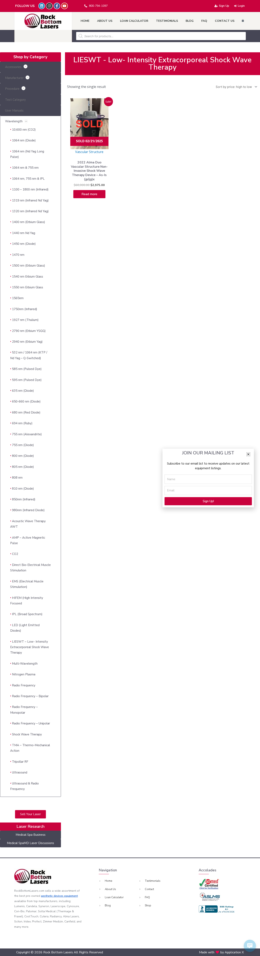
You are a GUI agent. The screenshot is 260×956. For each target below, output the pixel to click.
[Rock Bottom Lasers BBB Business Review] (217, 909)
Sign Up (224, 6)
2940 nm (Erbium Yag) (27, 342)
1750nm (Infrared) (24, 309)
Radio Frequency (23, 685)
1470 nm (18, 255)
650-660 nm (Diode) (26, 401)
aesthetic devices (52, 896)
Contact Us (224, 21)
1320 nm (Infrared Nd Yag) (30, 211)
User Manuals (14, 110)
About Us (104, 21)
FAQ (204, 21)
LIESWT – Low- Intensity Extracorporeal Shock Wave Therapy (29, 647)
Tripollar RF (20, 762)
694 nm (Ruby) (22, 423)
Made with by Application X (221, 952)
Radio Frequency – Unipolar (31, 723)
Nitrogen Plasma (23, 674)
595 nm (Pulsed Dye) (27, 380)
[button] (248, 454)
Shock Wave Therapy (27, 734)
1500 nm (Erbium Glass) (28, 266)
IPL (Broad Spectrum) (27, 614)
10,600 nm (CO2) (24, 130)
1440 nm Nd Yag (23, 233)
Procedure (12, 89)
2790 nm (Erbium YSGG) (29, 331)
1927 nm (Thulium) (25, 320)
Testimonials (167, 21)
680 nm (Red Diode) (26, 412)
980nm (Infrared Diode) (28, 510)
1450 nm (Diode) (24, 244)
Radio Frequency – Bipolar (30, 696)
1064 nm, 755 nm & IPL (28, 179)
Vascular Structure (89, 152)
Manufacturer (14, 78)
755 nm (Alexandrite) (27, 434)
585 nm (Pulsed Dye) (27, 369)
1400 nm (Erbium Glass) (28, 222)
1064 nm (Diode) (24, 140)
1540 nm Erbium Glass (27, 277)
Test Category (15, 100)
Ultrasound (19, 772)
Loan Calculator (134, 21)
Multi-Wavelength (25, 664)
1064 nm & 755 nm (25, 168)
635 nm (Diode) (23, 391)
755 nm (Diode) (23, 445)
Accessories (13, 67)
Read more (89, 194)
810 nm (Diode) (23, 489)
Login (241, 6)
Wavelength (14, 121)
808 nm (17, 478)
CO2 (15, 554)
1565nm (18, 298)
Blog (190, 21)
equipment (71, 896)
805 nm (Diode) (23, 467)
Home (85, 21)
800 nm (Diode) (23, 456)
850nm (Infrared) (23, 499)
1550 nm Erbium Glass (27, 287)
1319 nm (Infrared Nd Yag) (30, 200)
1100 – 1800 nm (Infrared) (30, 189)
